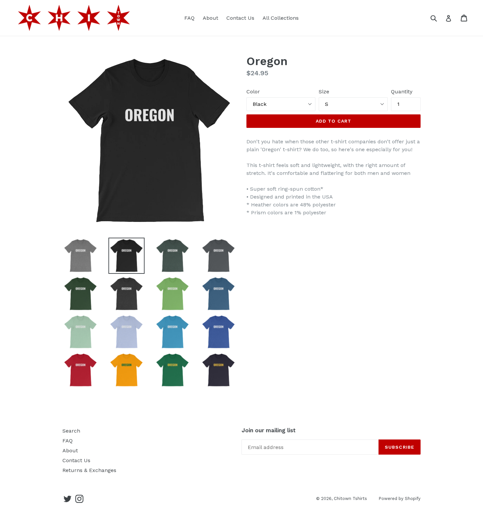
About (210, 18)
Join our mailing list (269, 430)
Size (324, 91)
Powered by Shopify (400, 498)
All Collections (281, 18)
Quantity (401, 91)
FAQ (189, 18)
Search (71, 431)
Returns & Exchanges (89, 470)
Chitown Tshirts (350, 498)
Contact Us (240, 18)
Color (253, 91)
